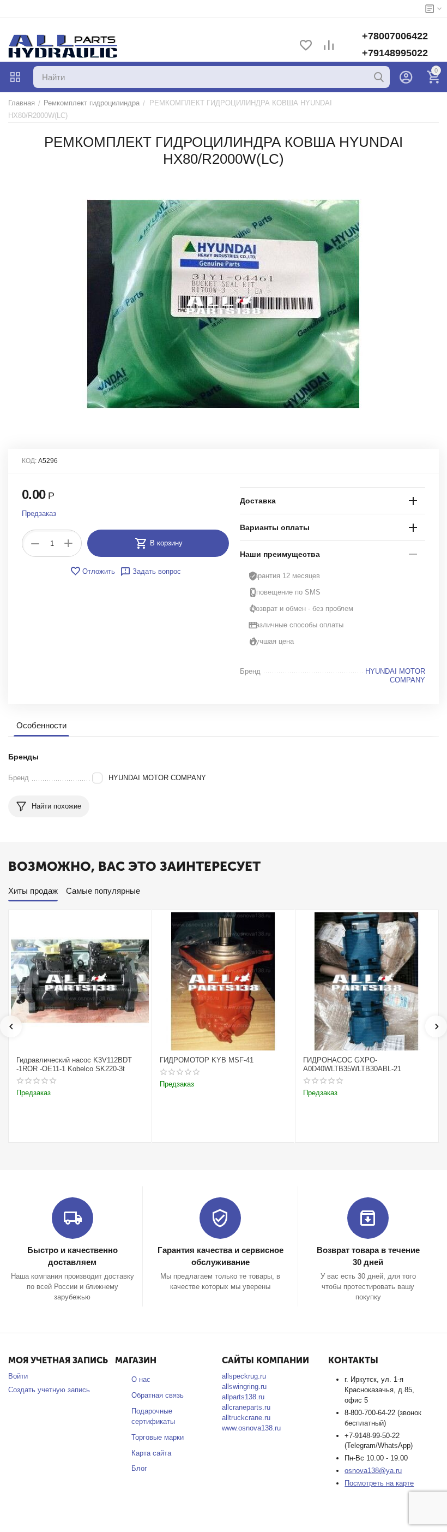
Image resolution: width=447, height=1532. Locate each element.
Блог (139, 1468)
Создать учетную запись (49, 1390)
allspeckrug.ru (244, 1376)
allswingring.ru (244, 1386)
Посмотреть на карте (379, 1483)
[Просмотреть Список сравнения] (329, 46)
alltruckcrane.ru (246, 1418)
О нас (140, 1379)
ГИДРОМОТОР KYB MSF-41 (206, 1060)
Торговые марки (157, 1437)
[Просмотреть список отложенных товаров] (306, 46)
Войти (18, 1376)
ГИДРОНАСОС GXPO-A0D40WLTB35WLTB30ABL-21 (352, 1064)
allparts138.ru (243, 1397)
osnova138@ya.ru (373, 1470)
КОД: (29, 461)
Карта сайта (151, 1453)
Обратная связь (157, 1395)
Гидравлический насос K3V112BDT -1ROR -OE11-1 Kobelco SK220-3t (74, 1064)
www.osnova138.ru (251, 1428)
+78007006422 (395, 36)
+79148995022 (395, 52)
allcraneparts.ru (246, 1407)
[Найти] (379, 77)
